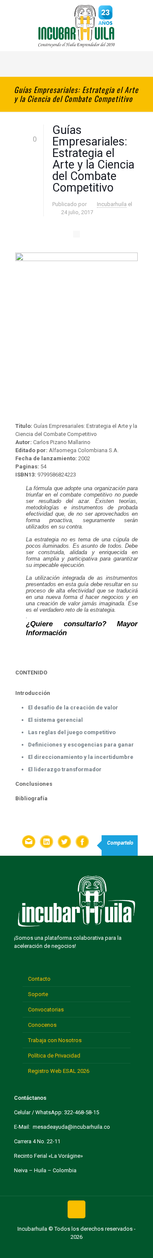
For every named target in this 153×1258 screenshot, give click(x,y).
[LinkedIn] (90, 1248)
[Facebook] (50, 1248)
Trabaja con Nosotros (55, 1040)
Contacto (39, 979)
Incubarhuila (112, 204)
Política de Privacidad (54, 1055)
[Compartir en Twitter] (64, 842)
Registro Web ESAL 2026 (58, 1071)
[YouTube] (76, 1248)
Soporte (38, 994)
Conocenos (42, 1025)
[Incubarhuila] (76, 25)
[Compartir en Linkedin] (46, 842)
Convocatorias (46, 1009)
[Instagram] (103, 1248)
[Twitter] (63, 1248)
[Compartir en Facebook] (82, 842)
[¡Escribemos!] (28, 842)
